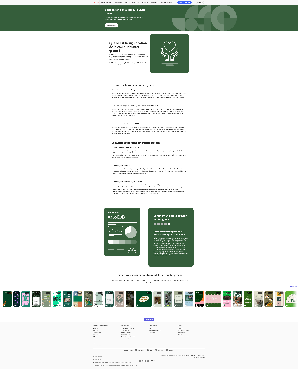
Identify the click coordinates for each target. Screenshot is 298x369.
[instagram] (142, 361)
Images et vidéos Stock (97, 343)
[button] (193, 2)
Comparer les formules (166, 2)
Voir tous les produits (97, 345)
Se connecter (200, 2)
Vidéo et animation (96, 334)
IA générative (95, 328)
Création (126, 2)
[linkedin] (148, 361)
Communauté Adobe (181, 332)
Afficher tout (293, 286)
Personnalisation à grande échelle (127, 328)
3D (93, 338)
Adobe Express (118, 2)
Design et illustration (97, 332)
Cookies (202, 355)
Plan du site (196, 357)
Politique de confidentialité (185, 355)
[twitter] (145, 361)
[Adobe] (96, 2)
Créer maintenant (111, 25)
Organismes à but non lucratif (155, 330)
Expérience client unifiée (126, 332)
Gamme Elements (96, 340)
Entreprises (144, 2)
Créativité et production (125, 334)
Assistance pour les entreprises (183, 336)
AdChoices (203, 357)
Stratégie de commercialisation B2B (128, 336)
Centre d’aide (180, 328)
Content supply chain (125, 330)
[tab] (155, 224)
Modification (135, 2)
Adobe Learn (180, 334)
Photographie (95, 330)
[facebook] (140, 361)
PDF (94, 336)
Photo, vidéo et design (106, 2)
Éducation (151, 328)
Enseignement (154, 2)
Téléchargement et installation (183, 330)
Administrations (152, 332)
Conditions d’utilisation (195, 355)
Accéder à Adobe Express (185, 2)
